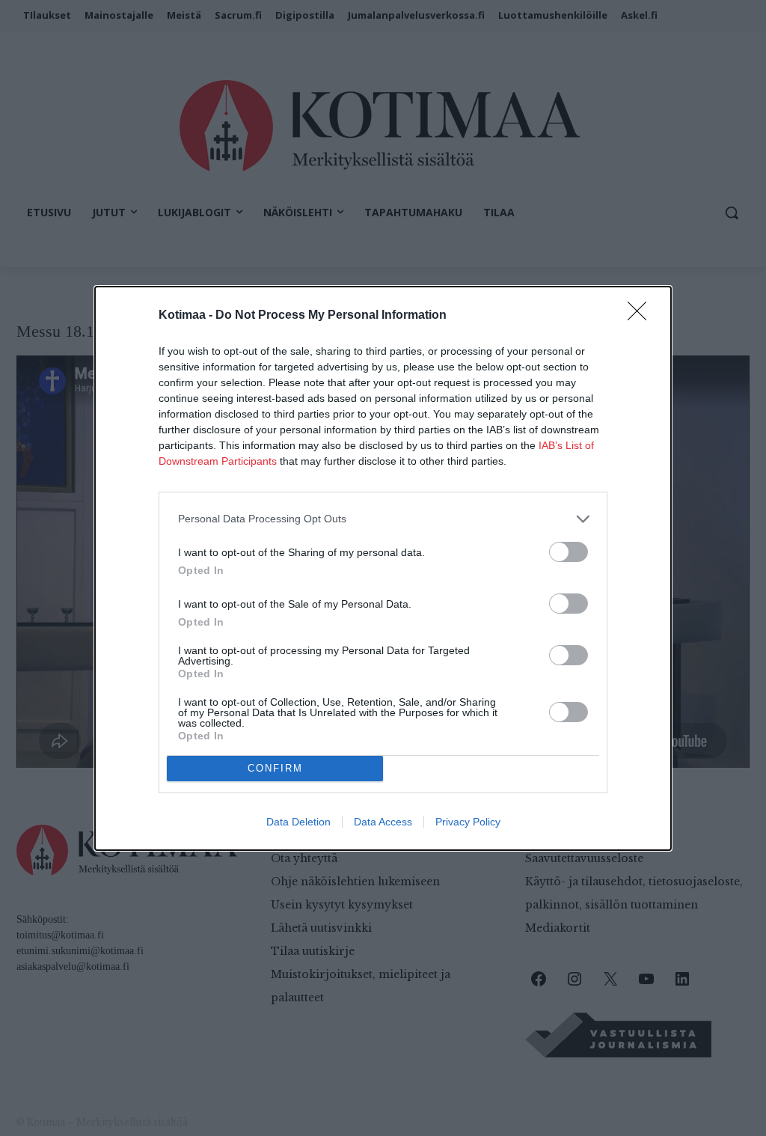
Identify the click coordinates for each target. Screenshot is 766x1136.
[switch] (568, 552)
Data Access (383, 822)
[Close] (642, 316)
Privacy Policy (467, 822)
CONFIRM (275, 768)
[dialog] (383, 568)
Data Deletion (298, 822)
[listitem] (383, 519)
